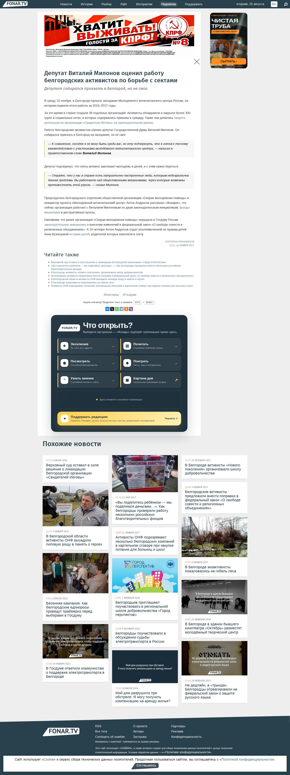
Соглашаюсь (146, 765)
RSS (98, 726)
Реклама (177, 731)
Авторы (138, 731)
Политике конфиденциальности (187, 752)
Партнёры (178, 726)
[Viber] (131, 309)
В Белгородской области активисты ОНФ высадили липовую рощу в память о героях (97, 279)
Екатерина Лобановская (179, 241)
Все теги (101, 731)
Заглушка (140, 737)
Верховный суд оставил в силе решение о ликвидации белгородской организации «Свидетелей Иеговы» (109, 262)
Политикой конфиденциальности (246, 759)
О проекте (140, 726)
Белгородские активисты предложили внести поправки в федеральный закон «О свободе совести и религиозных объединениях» (122, 275)
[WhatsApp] (117, 309)
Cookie (48, 759)
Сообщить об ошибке (110, 737)
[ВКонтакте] (107, 309)
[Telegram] (121, 309)
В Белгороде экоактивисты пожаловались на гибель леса (82, 282)
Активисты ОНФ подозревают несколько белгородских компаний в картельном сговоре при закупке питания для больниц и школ (122, 286)
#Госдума (129, 295)
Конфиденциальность (186, 737)
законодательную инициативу (65, 225)
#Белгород (111, 295)
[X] (112, 309)
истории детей (79, 234)
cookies (126, 748)
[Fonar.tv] (15, 4)
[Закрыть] (197, 62)
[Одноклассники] (126, 309)
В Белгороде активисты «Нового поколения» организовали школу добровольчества (97, 272)
